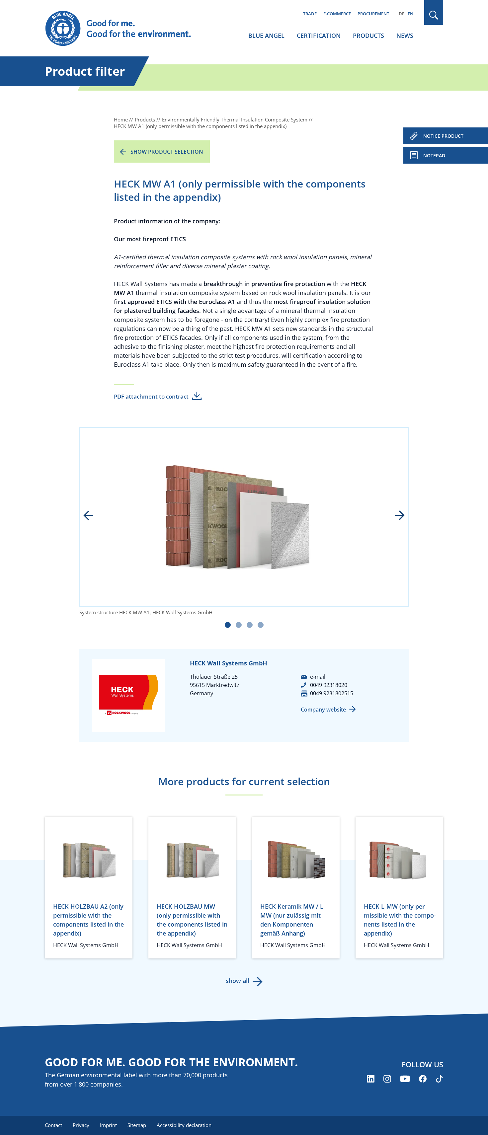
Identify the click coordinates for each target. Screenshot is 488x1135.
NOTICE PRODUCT (443, 136)
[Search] (434, 15)
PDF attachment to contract (151, 396)
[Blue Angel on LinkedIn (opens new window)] (370, 1079)
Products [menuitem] (368, 35)
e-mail (317, 676)
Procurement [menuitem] (373, 14)
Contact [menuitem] (53, 1125)
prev (93, 516)
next (395, 516)
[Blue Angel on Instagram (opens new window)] (387, 1079)
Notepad (434, 155)
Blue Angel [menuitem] (266, 35)
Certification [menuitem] (319, 35)
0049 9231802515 (331, 693)
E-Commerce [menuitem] (337, 14)
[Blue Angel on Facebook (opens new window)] (423, 1079)
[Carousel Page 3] (250, 625)
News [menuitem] (404, 35)
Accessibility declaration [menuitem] (184, 1125)
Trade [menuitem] (310, 14)
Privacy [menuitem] (81, 1125)
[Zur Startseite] (124, 28)
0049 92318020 (328, 685)
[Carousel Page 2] (239, 625)
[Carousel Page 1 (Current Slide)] (228, 625)
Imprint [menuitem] (108, 1125)
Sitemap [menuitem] (136, 1125)
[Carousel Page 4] (261, 625)
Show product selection (166, 151)
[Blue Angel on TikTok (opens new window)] (439, 1079)
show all (237, 981)
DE (401, 14)
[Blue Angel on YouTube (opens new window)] (405, 1079)
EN (410, 14)
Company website (323, 709)
